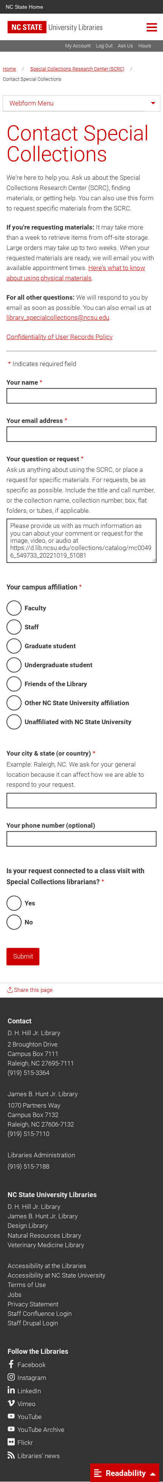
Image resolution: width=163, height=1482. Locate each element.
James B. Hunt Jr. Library (43, 1094)
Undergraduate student (58, 665)
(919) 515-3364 (28, 1073)
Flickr (24, 1442)
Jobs (15, 1294)
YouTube (29, 1417)
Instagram (31, 1377)
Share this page (33, 990)
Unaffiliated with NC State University (78, 722)
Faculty (35, 608)
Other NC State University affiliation (77, 703)
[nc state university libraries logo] (85, 30)
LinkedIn (28, 1391)
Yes (30, 903)
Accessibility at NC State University (56, 1275)
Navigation (152, 27)
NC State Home (24, 7)
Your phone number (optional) (50, 825)
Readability (125, 1472)
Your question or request (42, 459)
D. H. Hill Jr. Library (34, 1033)
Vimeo (26, 1404)
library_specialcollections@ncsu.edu (57, 317)
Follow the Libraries (38, 1351)
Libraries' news (38, 1456)
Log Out (104, 46)
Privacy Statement (33, 1304)
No (29, 922)
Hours (144, 46)
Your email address (34, 420)
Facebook (30, 1365)
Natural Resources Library (44, 1235)
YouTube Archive (40, 1429)
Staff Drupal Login (33, 1323)
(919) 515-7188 (28, 1166)
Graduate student (50, 646)
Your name (22, 382)
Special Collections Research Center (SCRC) (77, 69)
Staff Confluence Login (40, 1313)
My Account (78, 46)
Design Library (28, 1225)
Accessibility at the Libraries (47, 1266)
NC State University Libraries (52, 1195)
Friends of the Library (56, 684)
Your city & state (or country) (48, 753)
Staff (32, 627)
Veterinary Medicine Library (46, 1245)
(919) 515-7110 (28, 1134)
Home (9, 69)
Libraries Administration (41, 1155)
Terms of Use (27, 1285)
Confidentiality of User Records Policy (59, 337)
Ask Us (125, 46)
